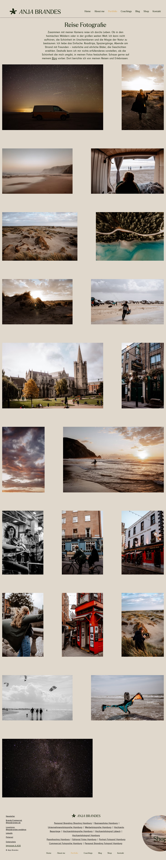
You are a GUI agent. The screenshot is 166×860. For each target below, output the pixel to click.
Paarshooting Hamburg (58, 840)
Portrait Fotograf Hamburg (112, 840)
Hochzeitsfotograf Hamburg (86, 836)
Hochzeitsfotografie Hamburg (78, 831)
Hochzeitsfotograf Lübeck (108, 831)
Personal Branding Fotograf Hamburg (103, 844)
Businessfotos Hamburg (106, 823)
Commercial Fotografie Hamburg (65, 844)
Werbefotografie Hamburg (98, 827)
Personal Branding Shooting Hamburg (73, 823)
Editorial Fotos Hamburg (84, 840)
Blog (54, 58)
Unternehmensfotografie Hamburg (65, 827)
